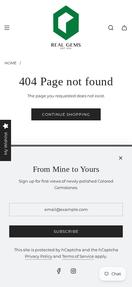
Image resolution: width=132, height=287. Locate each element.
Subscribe (66, 231)
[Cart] (124, 27)
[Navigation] (7, 27)
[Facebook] (59, 271)
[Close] (120, 158)
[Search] (111, 27)
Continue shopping (66, 114)
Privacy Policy (38, 256)
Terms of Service (78, 256)
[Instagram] (73, 271)
